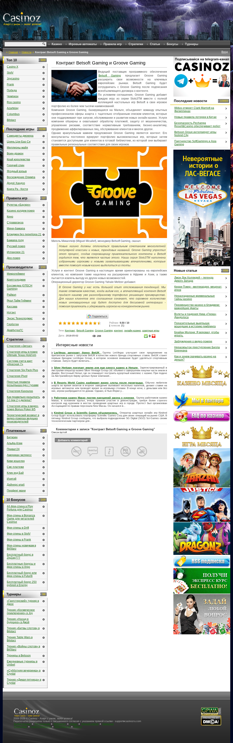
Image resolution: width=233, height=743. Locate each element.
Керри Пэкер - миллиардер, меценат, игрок (198, 288)
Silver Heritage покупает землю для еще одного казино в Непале (96, 367)
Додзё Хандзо (16, 183)
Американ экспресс (19, 455)
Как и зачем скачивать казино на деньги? (195, 358)
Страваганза (15, 222)
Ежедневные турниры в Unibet (22, 663)
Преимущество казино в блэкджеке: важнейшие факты (197, 306)
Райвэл (11, 294)
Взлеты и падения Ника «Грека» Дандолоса (195, 316)
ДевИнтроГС (15, 330)
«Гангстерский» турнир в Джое (23, 602)
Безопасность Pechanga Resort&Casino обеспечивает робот (197, 124)
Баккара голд (15, 240)
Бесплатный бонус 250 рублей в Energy (22, 583)
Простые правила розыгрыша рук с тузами (22, 383)
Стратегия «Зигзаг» (19, 346)
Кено (10, 216)
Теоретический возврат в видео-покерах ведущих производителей (23, 418)
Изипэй (11, 478)
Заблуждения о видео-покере (193, 341)
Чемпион (12, 96)
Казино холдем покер (21, 210)
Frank (10, 84)
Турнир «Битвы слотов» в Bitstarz (23, 630)
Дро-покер (13, 258)
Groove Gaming (104, 330)
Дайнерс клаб (16, 484)
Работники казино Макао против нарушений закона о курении (94, 397)
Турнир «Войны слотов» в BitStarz (23, 648)
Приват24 (13, 449)
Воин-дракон (15, 153)
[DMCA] (211, 724)
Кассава (12, 306)
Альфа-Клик (14, 443)
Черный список (90, 724)
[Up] (146, 336)
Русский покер (16, 246)
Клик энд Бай (15, 472)
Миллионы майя (17, 147)
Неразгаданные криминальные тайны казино (194, 297)
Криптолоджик (16, 279)
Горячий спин (15, 165)
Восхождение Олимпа (21, 177)
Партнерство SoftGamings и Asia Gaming (195, 143)
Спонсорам (20, 726)
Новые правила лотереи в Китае (195, 117)
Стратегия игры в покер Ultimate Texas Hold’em (22, 353)
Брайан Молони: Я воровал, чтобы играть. (196, 334)
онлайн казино (132, 330)
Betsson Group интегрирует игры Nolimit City (195, 134)
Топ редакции (42, 724)
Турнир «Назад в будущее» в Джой (18, 620)
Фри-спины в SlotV (18, 533)
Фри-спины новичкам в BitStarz (21, 547)
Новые (73, 724)
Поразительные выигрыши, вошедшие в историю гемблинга (195, 325)
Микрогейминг (16, 273)
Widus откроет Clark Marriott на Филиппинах (194, 109)
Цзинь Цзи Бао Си (18, 141)
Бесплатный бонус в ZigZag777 (20, 556)
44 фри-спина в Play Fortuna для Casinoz (20, 508)
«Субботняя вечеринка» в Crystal (24, 672)
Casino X (12, 66)
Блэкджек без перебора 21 (24, 234)
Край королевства (18, 159)
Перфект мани (16, 490)
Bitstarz (11, 120)
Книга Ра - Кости (17, 189)
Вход (224, 52)
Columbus (13, 114)
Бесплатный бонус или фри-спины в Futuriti (22, 574)
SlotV (10, 72)
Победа (12, 90)
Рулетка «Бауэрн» (18, 204)
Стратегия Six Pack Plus (22, 370)
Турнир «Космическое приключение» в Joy (21, 611)
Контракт (70, 330)
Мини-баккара (16, 228)
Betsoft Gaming (110, 75)
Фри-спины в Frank (19, 539)
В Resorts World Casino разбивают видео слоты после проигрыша (99, 382)
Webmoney (59, 724)
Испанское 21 (16, 252)
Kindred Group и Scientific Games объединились (86, 412)
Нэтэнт (11, 312)
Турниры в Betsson (19, 655)
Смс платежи (15, 467)
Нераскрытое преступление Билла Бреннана (197, 349)
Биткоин (12, 437)
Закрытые (108, 724)
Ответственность (41, 726)
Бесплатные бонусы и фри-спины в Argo (21, 565)
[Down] (153, 336)
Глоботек (13, 324)
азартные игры (150, 330)
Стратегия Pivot (17, 376)
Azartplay (12, 108)
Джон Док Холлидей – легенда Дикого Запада (193, 279)
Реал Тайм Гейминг (19, 300)
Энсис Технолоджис (20, 318)
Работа (78, 726)
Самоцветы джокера (20, 135)
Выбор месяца (22, 724)
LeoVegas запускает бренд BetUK (77, 352)
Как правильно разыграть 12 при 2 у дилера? (23, 398)
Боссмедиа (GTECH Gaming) (19, 287)
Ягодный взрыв (17, 171)
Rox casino (14, 102)
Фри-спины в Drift (18, 527)
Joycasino (13, 78)
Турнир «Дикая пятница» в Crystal (24, 681)
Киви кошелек (16, 461)
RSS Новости (62, 726)
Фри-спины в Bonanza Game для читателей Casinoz (21, 518)
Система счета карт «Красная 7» (20, 362)
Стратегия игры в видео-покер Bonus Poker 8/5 (23, 408)
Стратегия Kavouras (20, 391)
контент (118, 330)
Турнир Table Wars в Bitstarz (20, 639)
